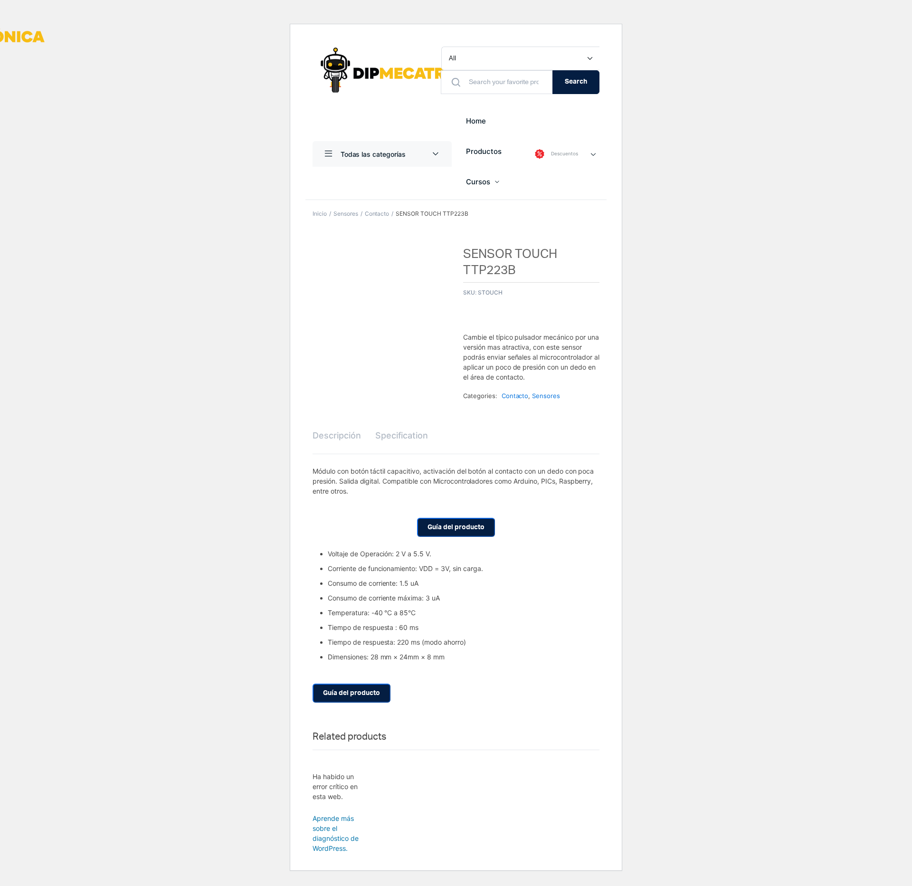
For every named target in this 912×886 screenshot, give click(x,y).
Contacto (377, 213)
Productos (484, 151)
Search (576, 81)
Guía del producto (456, 527)
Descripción (337, 435)
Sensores (345, 213)
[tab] (337, 435)
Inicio (320, 213)
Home (476, 120)
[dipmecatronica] (409, 70)
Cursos (478, 181)
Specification (401, 435)
